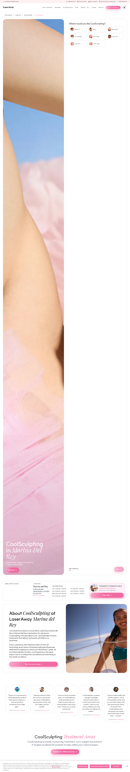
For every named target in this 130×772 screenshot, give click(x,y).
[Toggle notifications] (124, 7)
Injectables (58, 7)
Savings (94, 7)
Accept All (116, 766)
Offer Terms (113, 590)
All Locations (8, 15)
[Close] (127, 766)
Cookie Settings (82, 766)
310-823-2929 (37, 593)
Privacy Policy (56, 766)
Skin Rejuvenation (68, 7)
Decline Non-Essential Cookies (99, 766)
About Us (101, 7)
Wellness (85, 7)
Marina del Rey (28, 15)
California (18, 15)
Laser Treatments (47, 7)
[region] (65, 766)
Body (76, 7)
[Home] (8, 7)
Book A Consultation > (39, 595)
